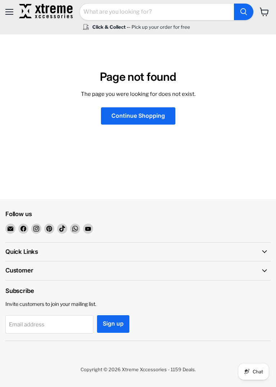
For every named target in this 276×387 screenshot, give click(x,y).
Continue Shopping (138, 115)
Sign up (113, 323)
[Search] (243, 12)
